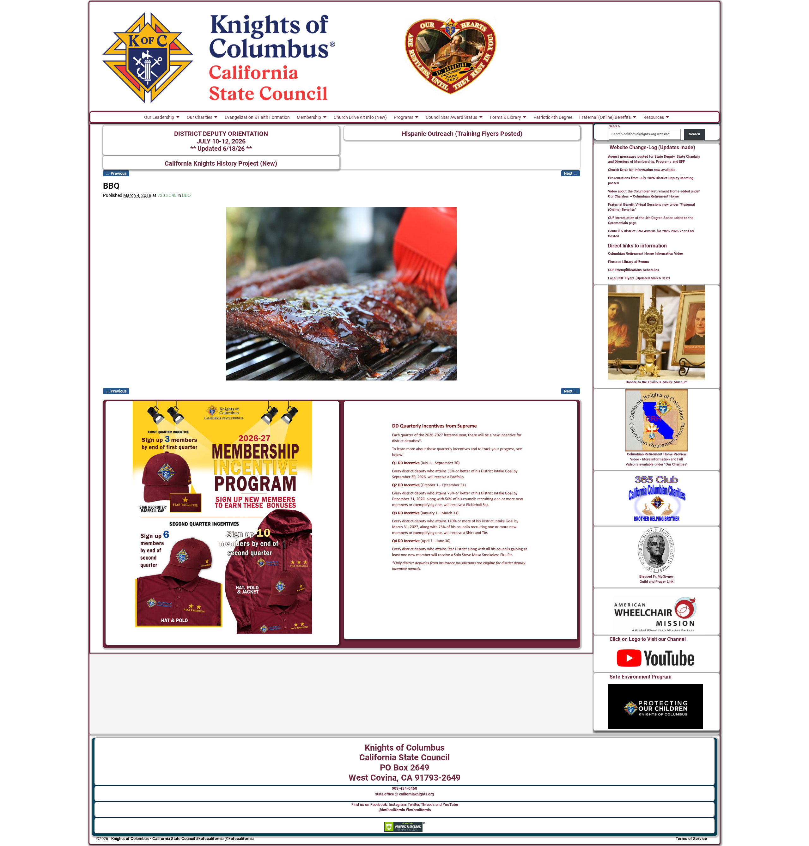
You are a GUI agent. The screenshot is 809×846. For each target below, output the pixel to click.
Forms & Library (505, 117)
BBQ (186, 195)
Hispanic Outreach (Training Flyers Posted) (462, 133)
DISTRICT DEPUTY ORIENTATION (221, 133)
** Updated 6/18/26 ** (221, 148)
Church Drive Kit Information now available (641, 170)
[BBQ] (341, 293)
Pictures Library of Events (628, 262)
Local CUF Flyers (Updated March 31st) (639, 278)
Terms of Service (691, 838)
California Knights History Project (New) (221, 163)
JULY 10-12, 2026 (221, 141)
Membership (309, 117)
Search (694, 134)
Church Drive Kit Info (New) (360, 117)
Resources (653, 117)
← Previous (116, 173)
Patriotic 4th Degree (552, 117)
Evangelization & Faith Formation (257, 117)
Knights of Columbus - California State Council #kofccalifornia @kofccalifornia (182, 838)
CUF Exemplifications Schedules (633, 270)
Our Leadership (159, 117)
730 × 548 (167, 195)
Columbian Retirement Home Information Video (645, 254)
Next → (570, 173)
